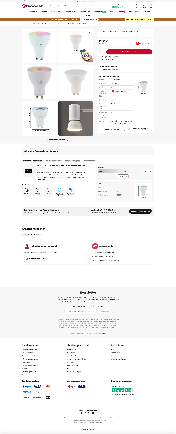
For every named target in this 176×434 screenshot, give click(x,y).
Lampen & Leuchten (27, 24)
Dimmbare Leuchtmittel (31, 234)
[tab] (32, 160)
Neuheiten (99, 12)
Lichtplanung (71, 362)
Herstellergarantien (29, 372)
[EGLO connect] (28, 170)
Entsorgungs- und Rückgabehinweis (115, 417)
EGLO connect (116, 80)
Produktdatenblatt (146, 43)
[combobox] (78, 6)
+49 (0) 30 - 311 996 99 (103, 210)
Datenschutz (115, 353)
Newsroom (70, 369)
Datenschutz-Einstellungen (58, 417)
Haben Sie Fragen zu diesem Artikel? (140, 129)
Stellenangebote (80, 359)
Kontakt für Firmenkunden (140, 211)
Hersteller (103, 334)
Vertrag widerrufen (29, 350)
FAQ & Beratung (28, 353)
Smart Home (37, 24)
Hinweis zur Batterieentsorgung (94, 417)
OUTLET (147, 12)
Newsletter (71, 353)
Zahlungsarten (27, 362)
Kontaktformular (70, 329)
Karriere (70, 359)
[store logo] (32, 6)
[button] (39, 82)
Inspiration (70, 372)
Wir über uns (71, 350)
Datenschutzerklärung (104, 329)
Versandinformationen (30, 365)
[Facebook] (82, 413)
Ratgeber (78, 372)
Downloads (89, 160)
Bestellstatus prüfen (29, 356)
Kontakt (25, 369)
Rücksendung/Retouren (30, 359)
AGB (112, 350)
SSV (89, 19)
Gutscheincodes (72, 365)
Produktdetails (53, 160)
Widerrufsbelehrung (118, 359)
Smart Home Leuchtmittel (49, 24)
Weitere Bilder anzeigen (57, 139)
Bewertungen (72, 160)
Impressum (115, 356)
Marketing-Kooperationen (76, 356)
